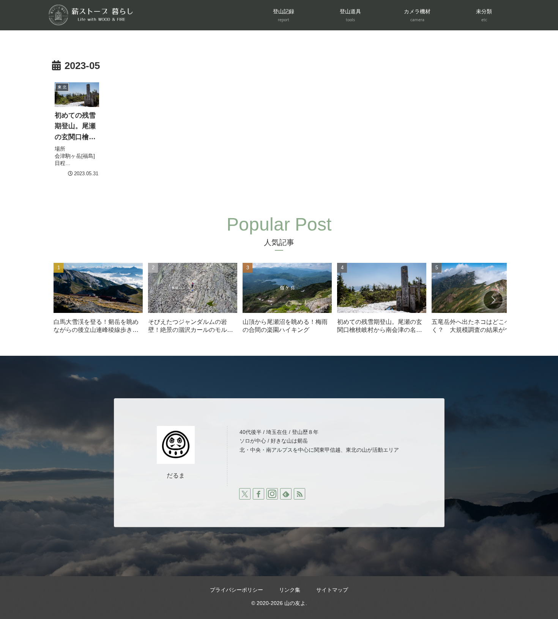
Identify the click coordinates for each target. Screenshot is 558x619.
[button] (493, 300)
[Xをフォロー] (245, 494)
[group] (98, 301)
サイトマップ (332, 590)
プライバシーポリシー (236, 590)
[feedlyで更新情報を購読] (286, 494)
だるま (176, 475)
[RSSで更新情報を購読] (299, 494)
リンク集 (289, 590)
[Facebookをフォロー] (258, 494)
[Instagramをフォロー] (272, 494)
